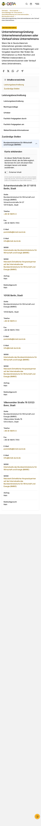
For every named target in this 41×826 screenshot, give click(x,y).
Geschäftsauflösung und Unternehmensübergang (16, 14)
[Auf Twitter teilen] (8, 71)
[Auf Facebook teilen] (3, 71)
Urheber (7, 113)
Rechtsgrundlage (11, 107)
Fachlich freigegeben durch (15, 118)
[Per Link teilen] (17, 71)
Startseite (5, 10)
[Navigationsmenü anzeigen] (37, 4)
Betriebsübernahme (8, 16)
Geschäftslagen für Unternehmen (12, 12)
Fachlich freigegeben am (14, 124)
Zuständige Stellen (12, 89)
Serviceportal (14, 10)
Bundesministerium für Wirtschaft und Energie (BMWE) (18, 143)
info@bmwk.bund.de (12, 241)
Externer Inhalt (15, 172)
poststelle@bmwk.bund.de (14, 232)
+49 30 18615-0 (10, 214)
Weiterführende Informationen (16, 130)
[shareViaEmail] (22, 71)
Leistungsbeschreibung (14, 85)
